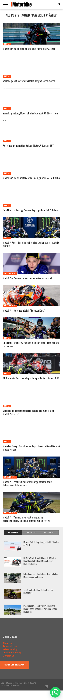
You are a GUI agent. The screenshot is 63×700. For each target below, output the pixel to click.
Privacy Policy (10, 649)
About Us (7, 643)
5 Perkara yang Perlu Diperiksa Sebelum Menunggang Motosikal (40, 576)
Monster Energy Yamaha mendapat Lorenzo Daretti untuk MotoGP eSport (31, 448)
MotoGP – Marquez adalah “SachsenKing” (24, 310)
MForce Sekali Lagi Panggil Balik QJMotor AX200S (41, 544)
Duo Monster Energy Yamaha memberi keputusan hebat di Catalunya (31, 344)
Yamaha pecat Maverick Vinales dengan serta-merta (29, 81)
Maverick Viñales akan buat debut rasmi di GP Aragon (29, 49)
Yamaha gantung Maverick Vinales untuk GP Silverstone (30, 113)
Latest (33, 532)
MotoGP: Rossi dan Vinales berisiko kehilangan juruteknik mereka (31, 244)
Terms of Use (10, 646)
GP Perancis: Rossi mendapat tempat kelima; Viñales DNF (31, 378)
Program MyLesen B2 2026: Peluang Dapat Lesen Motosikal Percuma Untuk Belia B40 (40, 609)
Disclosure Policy (12, 652)
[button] (55, 692)
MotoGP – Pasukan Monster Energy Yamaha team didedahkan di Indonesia (27, 483)
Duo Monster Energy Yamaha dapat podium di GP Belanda (31, 210)
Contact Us (8, 655)
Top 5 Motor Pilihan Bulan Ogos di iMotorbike (38, 592)
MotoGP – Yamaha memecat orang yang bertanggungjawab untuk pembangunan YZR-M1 (27, 519)
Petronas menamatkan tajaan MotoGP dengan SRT (28, 145)
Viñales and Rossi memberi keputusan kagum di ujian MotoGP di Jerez (28, 412)
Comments (51, 532)
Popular (14, 532)
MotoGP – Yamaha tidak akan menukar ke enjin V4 (27, 278)
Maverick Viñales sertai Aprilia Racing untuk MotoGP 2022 (31, 178)
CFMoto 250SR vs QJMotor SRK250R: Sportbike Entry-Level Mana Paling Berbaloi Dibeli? (39, 561)
